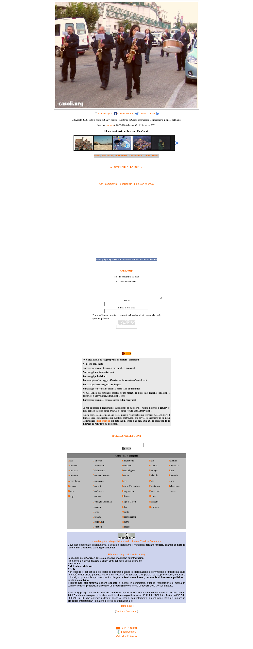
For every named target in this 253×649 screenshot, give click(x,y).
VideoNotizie (120, 155)
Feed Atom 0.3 (129, 631)
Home (155, 155)
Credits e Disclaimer (126, 611)
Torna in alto (126, 605)
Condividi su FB (125, 113)
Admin (110, 125)
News (97, 155)
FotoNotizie (107, 155)
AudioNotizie (135, 155)
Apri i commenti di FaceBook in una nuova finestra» (126, 184)
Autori (147, 155)
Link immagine (105, 113)
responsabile (103, 420)
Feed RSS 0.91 (128, 628)
